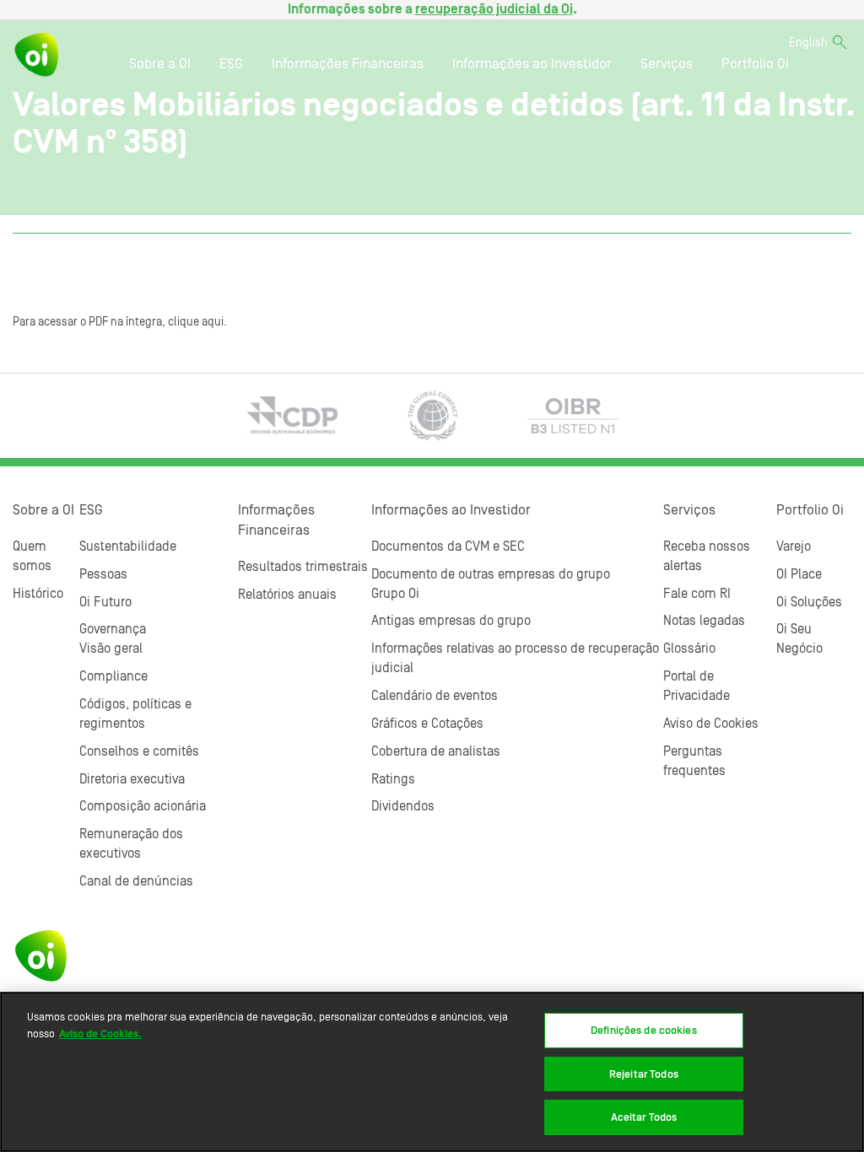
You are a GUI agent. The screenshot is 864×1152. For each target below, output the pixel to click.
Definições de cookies (644, 1030)
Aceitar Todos (644, 1117)
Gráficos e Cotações (427, 723)
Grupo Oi (395, 593)
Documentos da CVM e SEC (448, 546)
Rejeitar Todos (643, 1074)
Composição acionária (142, 806)
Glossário (689, 648)
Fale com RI (697, 593)
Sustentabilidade (127, 546)
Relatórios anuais (287, 594)
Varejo (793, 546)
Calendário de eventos (434, 696)
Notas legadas (704, 620)
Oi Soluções (809, 602)
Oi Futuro (105, 602)
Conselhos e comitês (139, 751)
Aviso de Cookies (711, 723)
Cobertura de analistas (435, 751)
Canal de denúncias (136, 881)
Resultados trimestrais (303, 566)
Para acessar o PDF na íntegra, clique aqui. (120, 322)
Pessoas (103, 574)
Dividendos (403, 806)
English (808, 43)
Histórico (38, 593)
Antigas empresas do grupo (451, 620)
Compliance (113, 676)
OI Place (799, 574)
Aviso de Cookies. (100, 1033)
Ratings (393, 779)
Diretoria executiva (132, 779)
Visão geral (111, 648)
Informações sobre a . (432, 9)
